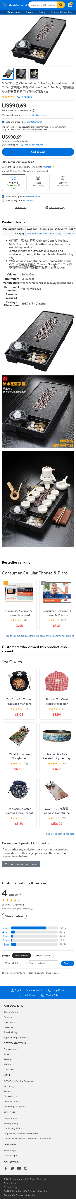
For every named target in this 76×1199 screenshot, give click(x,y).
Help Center (59, 990)
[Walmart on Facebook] (6, 1168)
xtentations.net (34, 121)
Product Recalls (12, 1101)
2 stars (6, 940)
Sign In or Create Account (28, 990)
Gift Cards (9, 1069)
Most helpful (11, 963)
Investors (8, 1027)
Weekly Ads (52, 995)
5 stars (6, 928)
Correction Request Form (21, 864)
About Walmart (12, 1012)
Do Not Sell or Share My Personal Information (27, 1138)
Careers (8, 1017)
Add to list (20, 207)
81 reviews (26, 96)
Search (67, 963)
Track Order (29, 995)
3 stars (6, 936)
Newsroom (9, 1022)
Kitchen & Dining (53, 233)
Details (29, 200)
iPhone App (10, 1150)
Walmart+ (9, 1064)
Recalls (7, 1091)
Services (30, 12)
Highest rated (43, 955)
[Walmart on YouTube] (19, 1168)
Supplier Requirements (15, 1037)
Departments (14, 12)
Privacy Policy (11, 1123)
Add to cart (38, 152)
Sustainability (10, 1032)
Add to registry (57, 207)
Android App (10, 1155)
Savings (42, 12)
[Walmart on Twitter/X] (12, 1168)
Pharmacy (9, 1086)
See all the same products (60, 833)
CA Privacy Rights (13, 1128)
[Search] (61, 4)
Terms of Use (10, 1118)
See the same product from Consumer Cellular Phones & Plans (40, 635)
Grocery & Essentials (61, 12)
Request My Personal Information (21, 1133)
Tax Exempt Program (14, 1106)
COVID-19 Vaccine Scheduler (19, 1081)
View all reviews (14, 916)
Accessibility (10, 1096)
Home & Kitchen (34, 233)
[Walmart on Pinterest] (26, 1168)
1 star (6, 944)
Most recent (21, 955)
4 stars (5, 932)
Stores (7, 1054)
